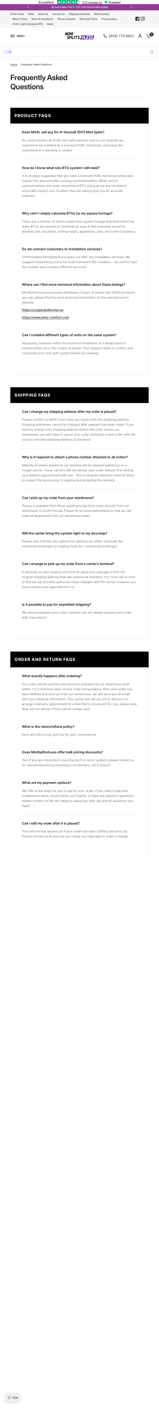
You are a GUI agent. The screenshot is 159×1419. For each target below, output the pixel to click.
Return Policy (19, 19)
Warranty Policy (88, 19)
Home (13, 64)
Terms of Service (66, 19)
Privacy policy (109, 19)
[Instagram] (143, 18)
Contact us (58, 14)
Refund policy (101, 14)
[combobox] (79, 52)
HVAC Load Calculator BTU (27, 24)
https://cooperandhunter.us (42, 310)
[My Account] (140, 35)
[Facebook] (137, 18)
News (50, 24)
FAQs (31, 14)
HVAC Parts (17, 14)
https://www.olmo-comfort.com (45, 317)
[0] (147, 35)
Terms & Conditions (42, 19)
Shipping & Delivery (79, 14)
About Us (43, 14)
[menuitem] (18, 14)
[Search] (151, 51)
